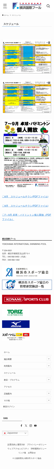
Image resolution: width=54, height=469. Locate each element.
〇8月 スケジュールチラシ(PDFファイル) (25, 196)
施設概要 (8, 359)
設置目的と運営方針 (16, 444)
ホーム (7, 352)
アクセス (8, 386)
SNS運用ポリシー (38, 448)
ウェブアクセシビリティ (18, 448)
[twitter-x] (24, 425)
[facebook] (20, 425)
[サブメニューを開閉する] (49, 359)
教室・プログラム (12, 379)
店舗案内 (8, 393)
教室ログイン (9, 406)
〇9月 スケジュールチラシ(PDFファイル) (25, 205)
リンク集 (22, 452)
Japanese (12, 433)
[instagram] (29, 425)
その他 (7, 400)
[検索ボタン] (49, 6)
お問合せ (32, 452)
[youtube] (34, 425)
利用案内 (8, 365)
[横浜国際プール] (27, 6)
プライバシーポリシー (36, 444)
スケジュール (10, 372)
